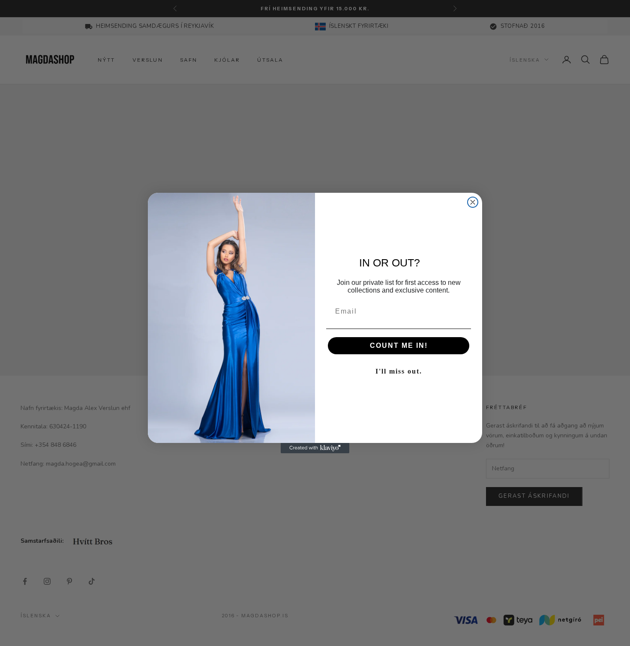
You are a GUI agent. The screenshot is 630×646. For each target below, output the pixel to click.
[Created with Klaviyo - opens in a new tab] (315, 448)
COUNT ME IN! (399, 345)
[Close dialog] (473, 202)
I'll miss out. (398, 371)
